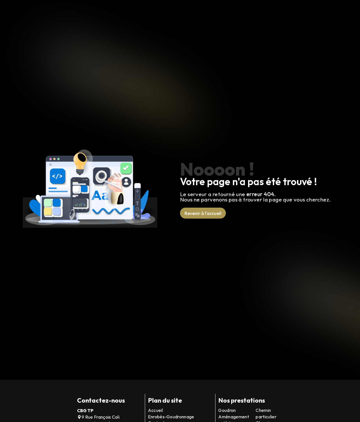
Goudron (227, 410)
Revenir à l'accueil (202, 213)
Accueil (155, 410)
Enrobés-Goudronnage (171, 416)
